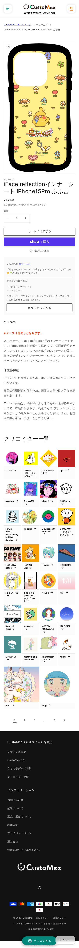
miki (8, 705)
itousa (45, 592)
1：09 (9, 470)
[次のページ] (64, 720)
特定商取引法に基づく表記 (23, 849)
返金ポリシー (59, 918)
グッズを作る (42, 940)
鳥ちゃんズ (42, 24)
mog (44, 705)
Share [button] (11, 321)
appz (63, 470)
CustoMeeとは (16, 760)
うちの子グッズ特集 (19, 768)
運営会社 (12, 841)
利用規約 (12, 824)
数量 (6, 210)
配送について (15, 808)
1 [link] (14, 720)
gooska (28, 528)
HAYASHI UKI (29, 566)
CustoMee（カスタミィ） (17, 24)
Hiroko (45, 565)
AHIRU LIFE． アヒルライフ (30, 473)
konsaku (28, 626)
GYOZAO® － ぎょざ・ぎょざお (66, 531)
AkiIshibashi (48, 472)
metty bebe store (30, 658)
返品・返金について (19, 816)
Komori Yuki (10, 628)
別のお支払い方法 (39, 250)
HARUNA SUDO (11, 566)
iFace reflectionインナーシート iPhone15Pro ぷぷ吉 (32, 29)
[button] (8, 9)
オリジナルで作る (39, 308)
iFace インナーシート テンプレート (29, 597)
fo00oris (65, 501)
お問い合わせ (15, 799)
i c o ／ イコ (12, 592)
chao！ (46, 501)
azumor (10, 501)
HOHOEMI (65, 565)
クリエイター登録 (18, 776)
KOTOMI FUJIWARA (48, 628)
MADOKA (65, 626)
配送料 (11, 204)
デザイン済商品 (16, 751)
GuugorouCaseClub (48, 530)
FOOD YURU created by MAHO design (12, 534)
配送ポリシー (59, 923)
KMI (62, 592)
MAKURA (11, 656)
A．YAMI (29, 501)
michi (63, 656)
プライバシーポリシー (20, 833)
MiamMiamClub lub (48, 658)
